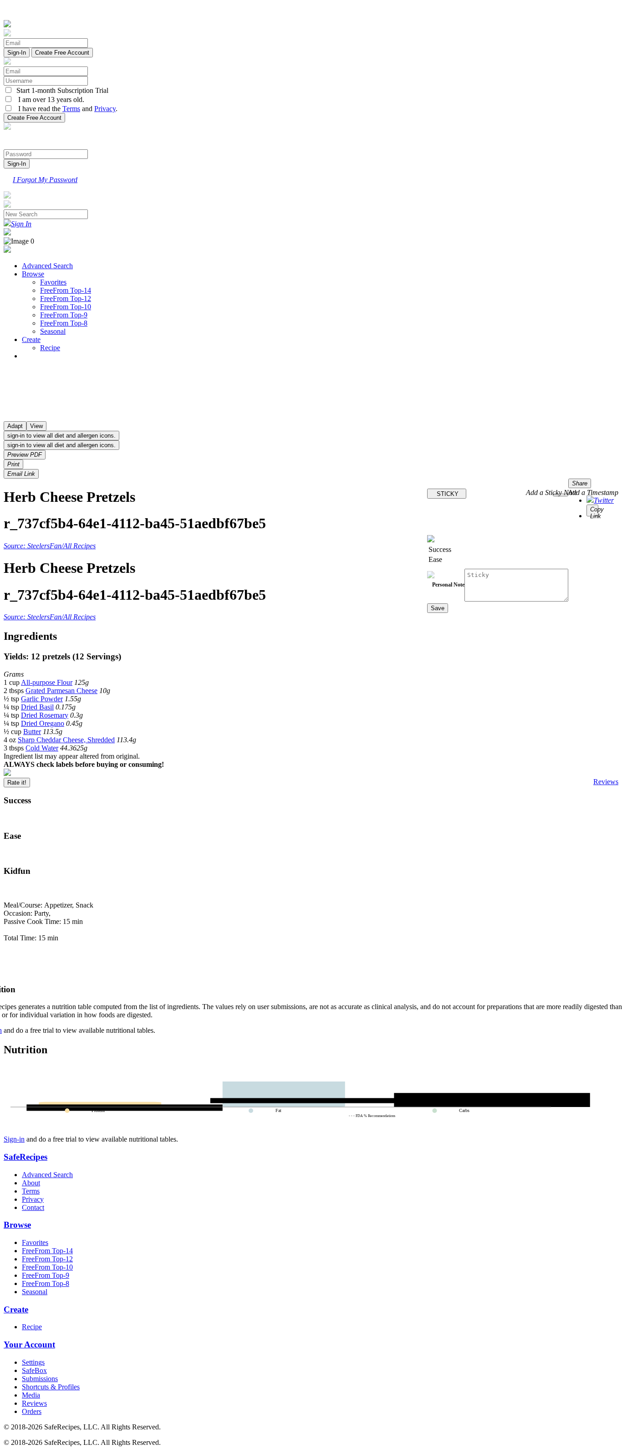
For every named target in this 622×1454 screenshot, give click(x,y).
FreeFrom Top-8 (63, 323)
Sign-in (14, 1139)
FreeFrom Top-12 (65, 298)
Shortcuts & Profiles (51, 1387)
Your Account (29, 1344)
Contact (33, 1207)
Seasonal (53, 331)
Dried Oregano (42, 723)
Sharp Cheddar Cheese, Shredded (66, 740)
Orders (31, 1411)
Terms (71, 108)
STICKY (447, 493)
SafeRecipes (25, 1157)
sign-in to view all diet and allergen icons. (61, 435)
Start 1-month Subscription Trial (60, 90)
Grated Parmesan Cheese (61, 690)
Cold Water (41, 748)
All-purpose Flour (46, 682)
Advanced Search (47, 266)
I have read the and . (65, 108)
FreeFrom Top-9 (63, 315)
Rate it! (16, 782)
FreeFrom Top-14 (65, 290)
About (31, 1183)
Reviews (605, 782)
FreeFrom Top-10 (65, 307)
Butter (32, 731)
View (36, 426)
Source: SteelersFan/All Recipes (50, 546)
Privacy (105, 108)
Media (31, 1395)
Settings (33, 1362)
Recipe (50, 348)
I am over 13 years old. (48, 99)
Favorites (53, 282)
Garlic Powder (42, 699)
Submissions (40, 1379)
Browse (33, 274)
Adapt (15, 426)
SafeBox (34, 1370)
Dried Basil (37, 707)
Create (31, 339)
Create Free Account (62, 52)
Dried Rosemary (44, 715)
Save (437, 608)
